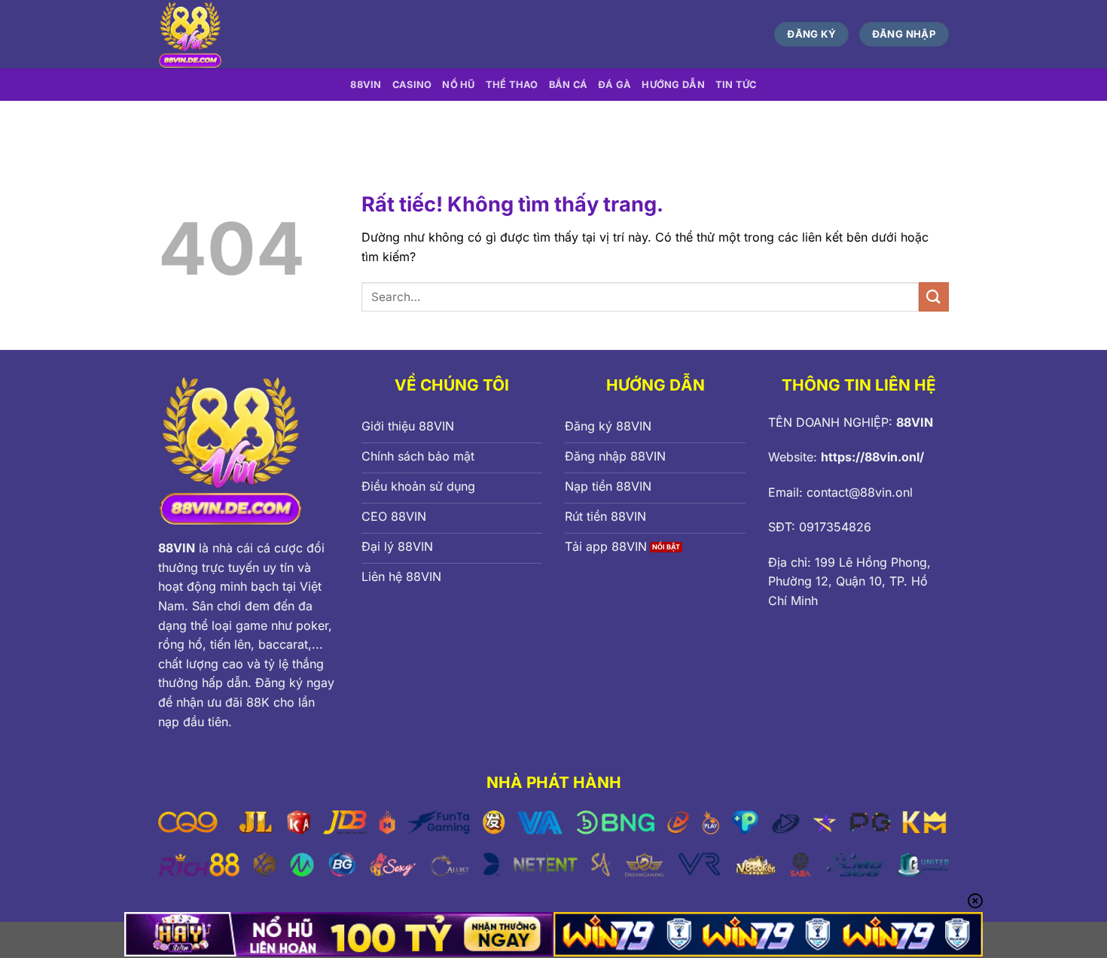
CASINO (412, 84)
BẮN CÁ (568, 84)
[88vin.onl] (300, 34)
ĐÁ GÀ (614, 84)
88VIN (365, 84)
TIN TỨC (736, 84)
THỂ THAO (512, 84)
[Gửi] (934, 297)
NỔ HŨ (458, 84)
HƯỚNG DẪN (673, 84)
